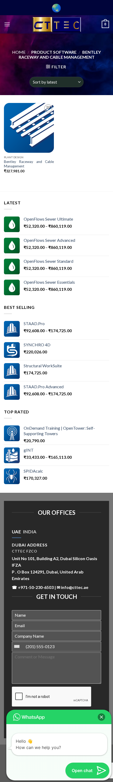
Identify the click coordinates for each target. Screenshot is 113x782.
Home (18, 52)
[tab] (16, 532)
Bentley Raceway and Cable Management (29, 164)
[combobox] (18, 646)
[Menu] (7, 24)
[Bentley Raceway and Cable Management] (29, 128)
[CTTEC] (56, 24)
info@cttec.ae (74, 587)
